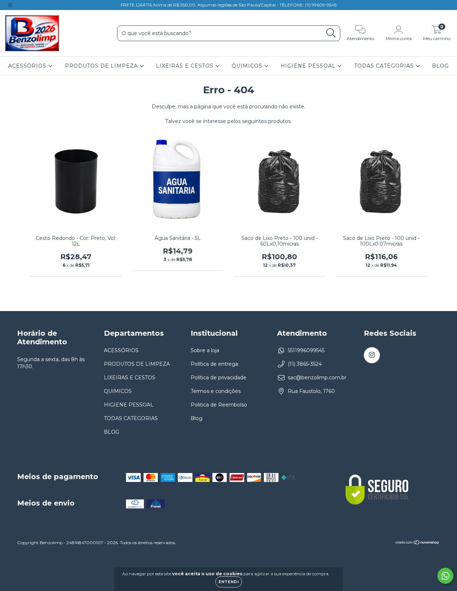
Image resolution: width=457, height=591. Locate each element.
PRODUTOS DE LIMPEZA (102, 66)
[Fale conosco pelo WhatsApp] (445, 576)
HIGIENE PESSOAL (309, 66)
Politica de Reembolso (219, 405)
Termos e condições (216, 391)
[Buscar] (331, 33)
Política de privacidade (218, 377)
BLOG (440, 66)
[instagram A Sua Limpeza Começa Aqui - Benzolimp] (10, 5)
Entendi (229, 582)
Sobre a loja (205, 350)
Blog (196, 418)
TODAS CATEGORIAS (385, 66)
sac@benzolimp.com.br (317, 377)
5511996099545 (306, 350)
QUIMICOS (248, 66)
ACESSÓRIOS (28, 66)
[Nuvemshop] (417, 543)
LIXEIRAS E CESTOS (185, 66)
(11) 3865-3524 (305, 364)
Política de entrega (214, 364)
